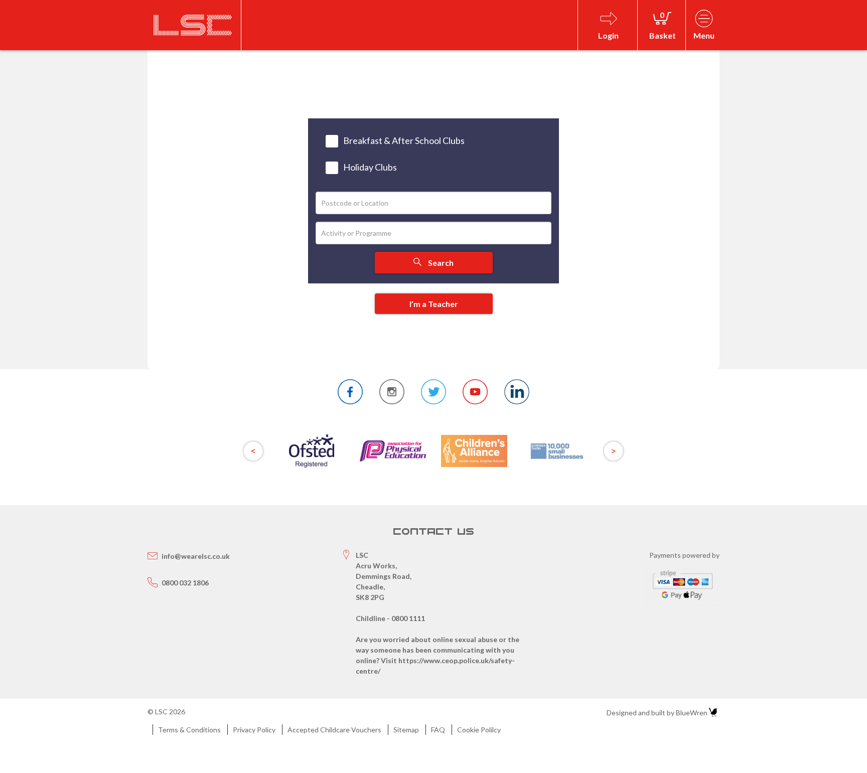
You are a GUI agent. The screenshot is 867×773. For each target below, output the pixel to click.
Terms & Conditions (189, 729)
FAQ (438, 729)
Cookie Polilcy (479, 729)
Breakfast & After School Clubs (404, 140)
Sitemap (406, 729)
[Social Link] (350, 392)
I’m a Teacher (433, 303)
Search (440, 262)
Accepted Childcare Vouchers (334, 729)
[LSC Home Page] (193, 25)
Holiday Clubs (370, 167)
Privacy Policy (254, 729)
